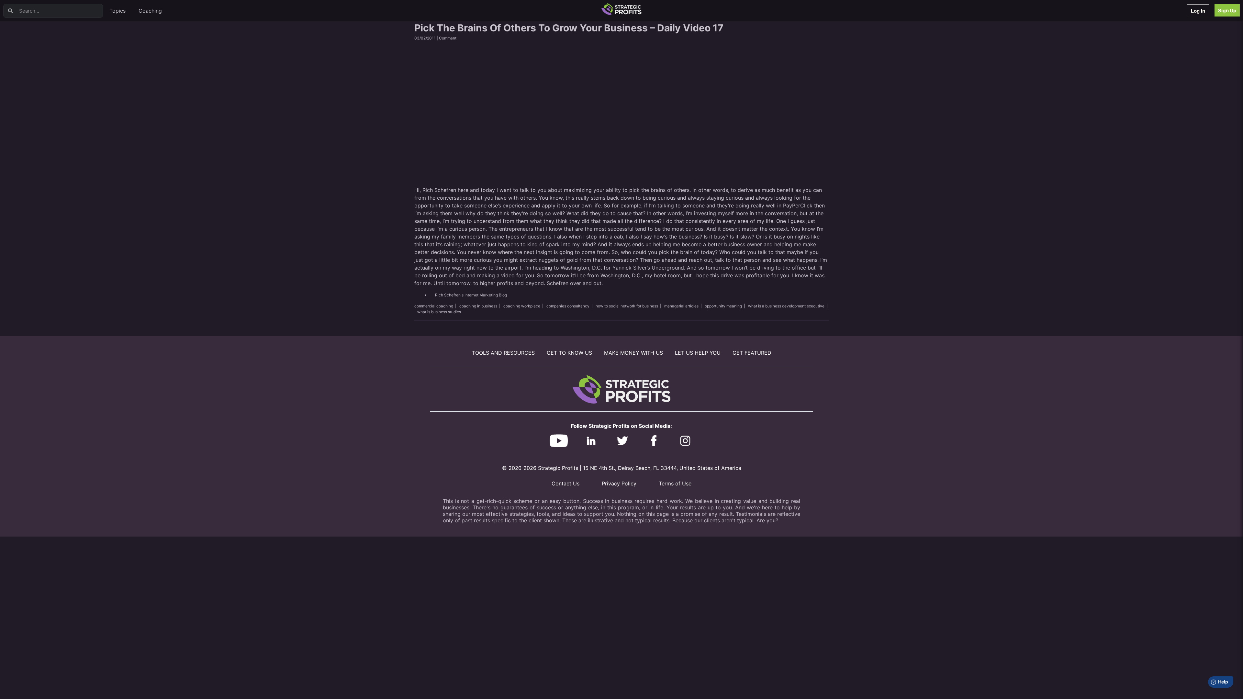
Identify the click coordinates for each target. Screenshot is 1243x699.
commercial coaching (433, 306)
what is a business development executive (786, 306)
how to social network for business (627, 306)
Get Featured (752, 353)
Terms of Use (675, 483)
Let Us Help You (698, 353)
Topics (117, 10)
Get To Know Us (569, 353)
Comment (447, 38)
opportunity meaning (723, 306)
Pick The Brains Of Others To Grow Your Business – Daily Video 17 (568, 28)
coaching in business (478, 306)
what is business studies (439, 311)
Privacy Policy (619, 483)
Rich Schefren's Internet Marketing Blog (471, 295)
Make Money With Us (633, 353)
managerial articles (681, 306)
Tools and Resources (503, 353)
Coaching (150, 10)
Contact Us (565, 483)
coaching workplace (521, 306)
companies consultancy (567, 306)
